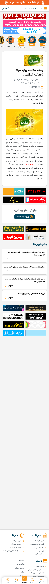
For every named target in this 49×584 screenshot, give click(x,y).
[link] (6, 8)
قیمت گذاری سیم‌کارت (37, 544)
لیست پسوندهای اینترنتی (36, 570)
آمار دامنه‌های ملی (38, 566)
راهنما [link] (22, 576)
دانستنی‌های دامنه (38, 576)
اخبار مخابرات (17, 541)
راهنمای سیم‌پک (16, 544)
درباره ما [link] (21, 560)
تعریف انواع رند (39, 541)
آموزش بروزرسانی (15, 547)
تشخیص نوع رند (38, 547)
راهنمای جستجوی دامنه (36, 573)
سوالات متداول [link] (19, 568)
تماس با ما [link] (20, 564)
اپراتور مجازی (39, 554)
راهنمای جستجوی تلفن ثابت (12, 551)
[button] (24, 216)
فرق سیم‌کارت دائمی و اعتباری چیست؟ (31, 293)
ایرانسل (35, 96)
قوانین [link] (22, 572)
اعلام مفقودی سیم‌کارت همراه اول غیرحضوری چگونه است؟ (24, 267)
